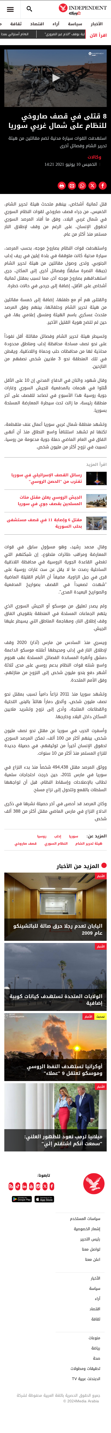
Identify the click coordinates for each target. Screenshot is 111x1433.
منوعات (94, 1338)
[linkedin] (24, 1186)
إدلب (57, 836)
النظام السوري (56, 843)
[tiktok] (17, 1186)
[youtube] (31, 1186)
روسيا (41, 836)
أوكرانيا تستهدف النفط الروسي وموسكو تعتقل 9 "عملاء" (64, 1070)
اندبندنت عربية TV (86, 1379)
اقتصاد (37, 24)
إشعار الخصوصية (87, 1229)
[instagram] (38, 1186)
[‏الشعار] (96, 54)
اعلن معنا (92, 1260)
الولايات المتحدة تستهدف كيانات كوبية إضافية (55, 1000)
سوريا (73, 836)
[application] (55, 78)
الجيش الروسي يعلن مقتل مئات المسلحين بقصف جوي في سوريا (50, 500)
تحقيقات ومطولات (85, 1369)
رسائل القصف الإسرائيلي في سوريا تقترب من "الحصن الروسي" (46, 478)
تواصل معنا (91, 1249)
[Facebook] (52, 1186)
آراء (56, 24)
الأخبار (97, 24)
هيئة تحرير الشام (88, 843)
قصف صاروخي (26, 843)
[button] (55, 78)
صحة (96, 1359)
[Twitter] (45, 1186)
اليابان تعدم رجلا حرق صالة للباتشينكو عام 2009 (57, 929)
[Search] (29, 9)
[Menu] (10, 9)
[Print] (62, 186)
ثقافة (16, 24)
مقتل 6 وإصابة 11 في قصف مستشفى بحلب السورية (44, 523)
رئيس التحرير (90, 1239)
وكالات (94, 157)
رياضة (95, 1348)
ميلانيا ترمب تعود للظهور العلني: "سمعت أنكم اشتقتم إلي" (63, 1140)
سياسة (75, 24)
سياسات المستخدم (85, 1219)
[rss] (11, 1186)
